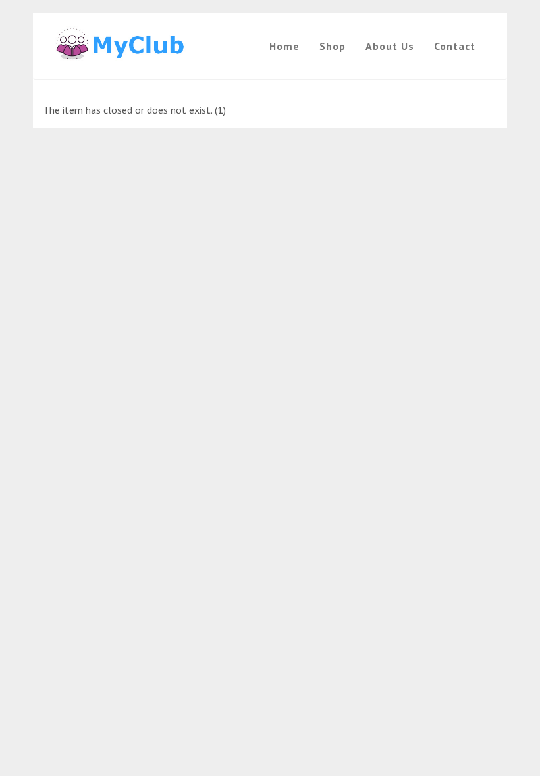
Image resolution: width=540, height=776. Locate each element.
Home (284, 46)
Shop (332, 46)
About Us (389, 46)
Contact (454, 46)
